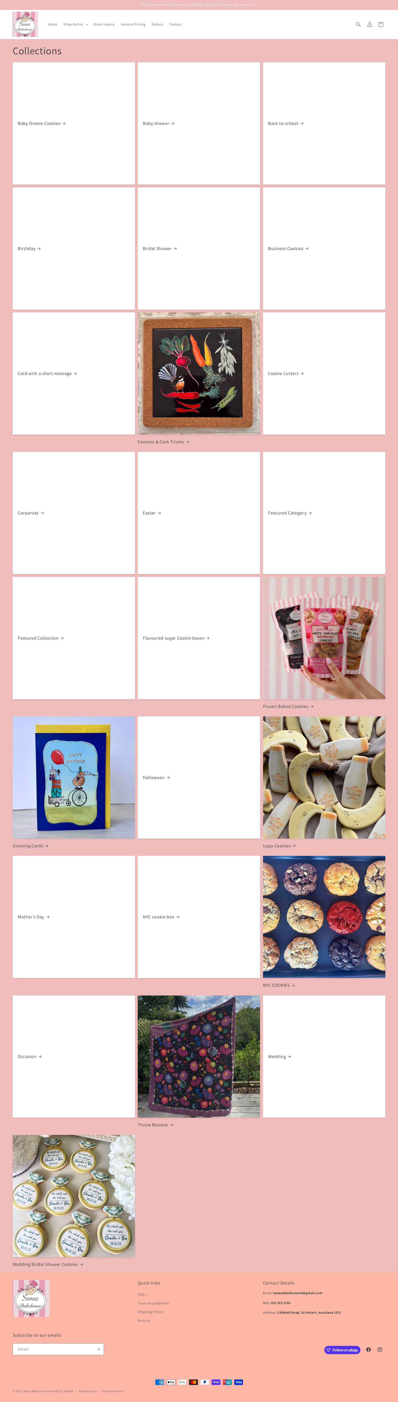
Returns (144, 1320)
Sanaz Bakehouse (35, 1391)
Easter (149, 513)
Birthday (26, 248)
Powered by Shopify (60, 1391)
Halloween (154, 777)
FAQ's (142, 1294)
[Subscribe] (98, 1349)
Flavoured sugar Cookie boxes (173, 638)
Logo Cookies (277, 846)
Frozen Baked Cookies (285, 706)
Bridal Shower (157, 248)
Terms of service (112, 1391)
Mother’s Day (31, 917)
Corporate (28, 513)
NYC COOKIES (276, 985)
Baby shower (156, 123)
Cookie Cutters (283, 373)
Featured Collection (38, 638)
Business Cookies (286, 248)
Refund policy (88, 1391)
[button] (75, 24)
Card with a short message (45, 373)
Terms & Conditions (153, 1303)
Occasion (27, 1056)
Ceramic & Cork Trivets (161, 442)
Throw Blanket (153, 1125)
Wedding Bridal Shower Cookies (45, 1264)
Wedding (277, 1056)
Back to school (283, 123)
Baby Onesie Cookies (39, 123)
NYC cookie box (158, 917)
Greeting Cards (28, 846)
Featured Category (287, 513)
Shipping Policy (150, 1311)
